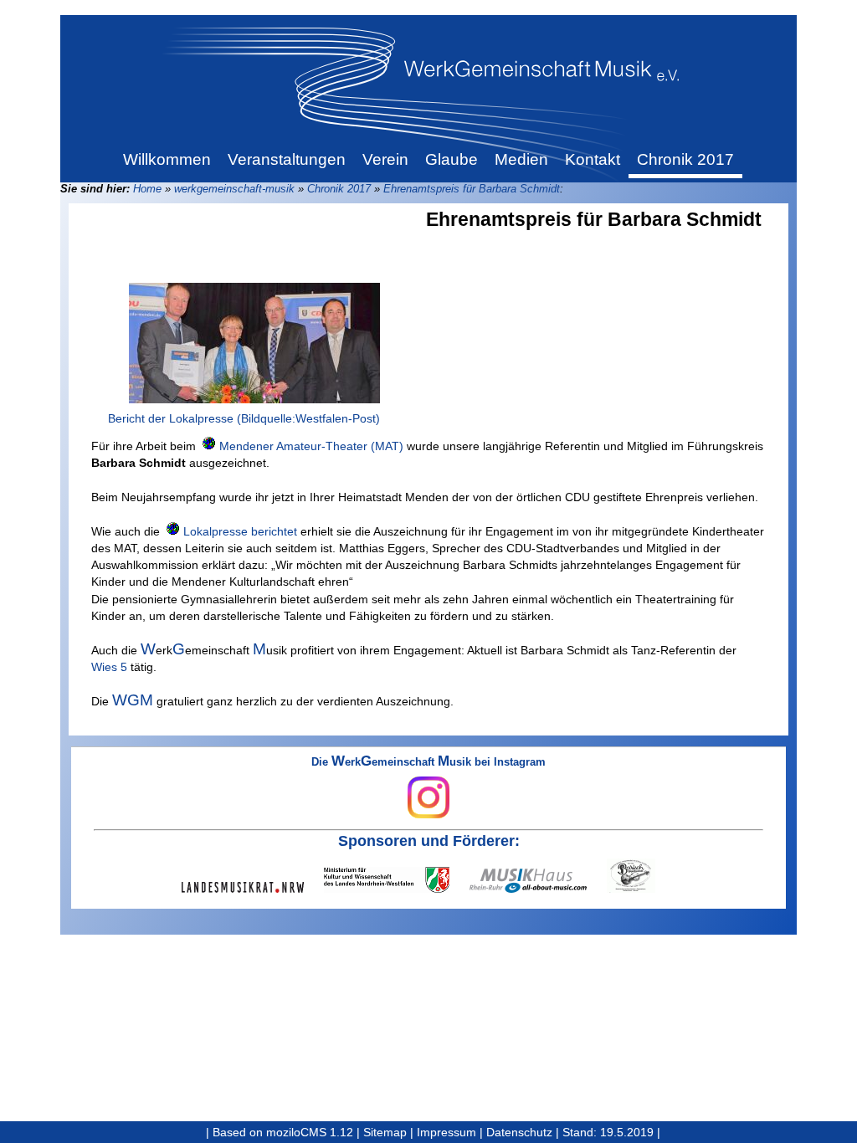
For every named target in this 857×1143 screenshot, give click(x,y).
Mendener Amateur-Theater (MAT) (311, 446)
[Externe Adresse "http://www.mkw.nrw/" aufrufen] (397, 880)
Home (147, 188)
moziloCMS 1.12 (309, 1132)
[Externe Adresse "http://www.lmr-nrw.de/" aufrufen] (253, 887)
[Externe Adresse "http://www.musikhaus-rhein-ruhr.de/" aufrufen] (538, 881)
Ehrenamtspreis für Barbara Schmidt (471, 188)
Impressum (446, 1132)
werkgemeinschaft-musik (234, 188)
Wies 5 (109, 667)
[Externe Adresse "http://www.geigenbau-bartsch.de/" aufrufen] (641, 876)
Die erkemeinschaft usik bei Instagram (428, 762)
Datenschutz (519, 1132)
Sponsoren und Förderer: (429, 841)
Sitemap (385, 1132)
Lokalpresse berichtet (240, 531)
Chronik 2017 (339, 188)
